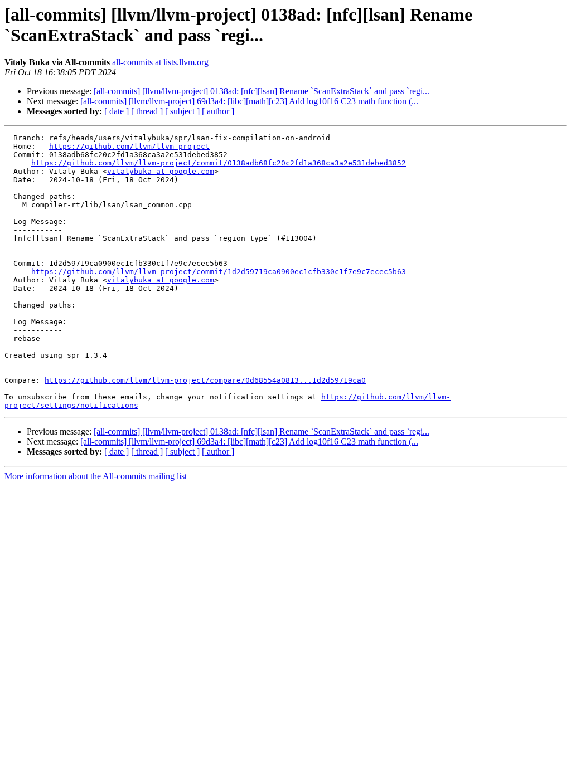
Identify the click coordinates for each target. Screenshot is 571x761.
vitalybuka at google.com (160, 171)
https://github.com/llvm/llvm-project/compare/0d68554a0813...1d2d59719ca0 (205, 380)
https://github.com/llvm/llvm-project (129, 146)
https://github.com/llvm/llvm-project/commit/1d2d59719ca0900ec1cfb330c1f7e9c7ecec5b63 (218, 271)
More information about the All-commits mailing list (95, 476)
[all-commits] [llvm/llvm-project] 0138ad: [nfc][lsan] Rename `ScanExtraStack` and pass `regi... (261, 91)
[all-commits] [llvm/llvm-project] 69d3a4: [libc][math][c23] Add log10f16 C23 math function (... (249, 101)
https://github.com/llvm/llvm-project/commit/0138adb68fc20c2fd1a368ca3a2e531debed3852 (218, 163)
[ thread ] (147, 111)
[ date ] (116, 111)
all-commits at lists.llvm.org (160, 62)
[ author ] (218, 111)
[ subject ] (182, 111)
